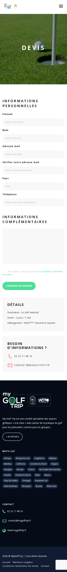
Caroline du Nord (38, 463)
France (31, 469)
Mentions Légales (23, 562)
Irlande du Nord (22, 475)
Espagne (8, 469)
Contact (45, 565)
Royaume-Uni (41, 480)
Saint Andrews (10, 486)
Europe (20, 469)
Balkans (52, 458)
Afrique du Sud (23, 458)
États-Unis (51, 486)
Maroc (47, 475)
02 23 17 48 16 (23, 356)
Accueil (6, 562)
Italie (37, 475)
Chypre (54, 463)
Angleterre (39, 458)
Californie (20, 463)
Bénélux (7, 463)
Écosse (39, 486)
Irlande (7, 475)
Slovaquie (26, 486)
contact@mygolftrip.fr (31, 365)
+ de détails (12, 436)
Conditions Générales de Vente (20, 565)
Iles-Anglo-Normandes (49, 469)
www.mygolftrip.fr (16, 530)
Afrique (7, 458)
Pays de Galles (11, 480)
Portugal (26, 480)
